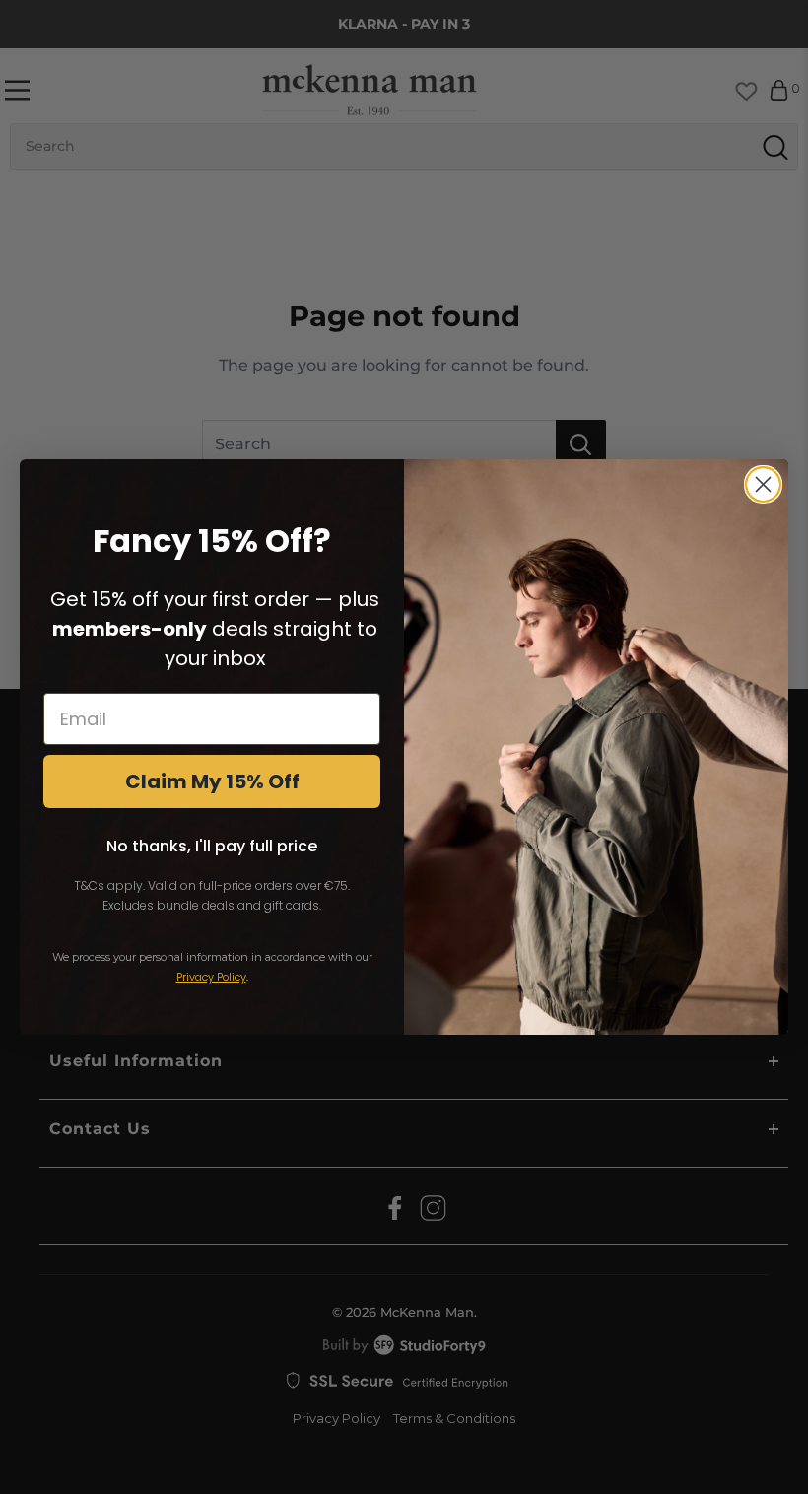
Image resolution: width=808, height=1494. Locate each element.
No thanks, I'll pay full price (211, 846)
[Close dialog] (763, 484)
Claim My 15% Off (212, 781)
